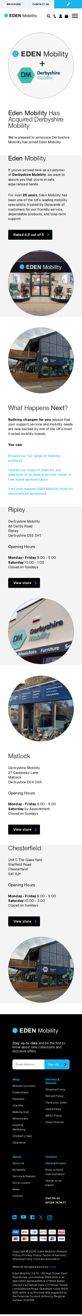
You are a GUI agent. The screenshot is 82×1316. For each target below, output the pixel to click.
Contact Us (40, 4)
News (16, 1189)
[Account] (60, 17)
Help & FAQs (53, 1109)
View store (22, 583)
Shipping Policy (55, 1089)
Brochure (14, 4)
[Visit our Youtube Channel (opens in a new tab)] (23, 1217)
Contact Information (47, 1259)
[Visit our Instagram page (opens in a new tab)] (49, 1219)
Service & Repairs (24, 1176)
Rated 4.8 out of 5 (28, 235)
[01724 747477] (68, 4)
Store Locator (21, 1183)
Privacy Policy (31, 1255)
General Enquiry (55, 1163)
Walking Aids (20, 1112)
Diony (52, 1267)
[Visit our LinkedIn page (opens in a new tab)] (14, 1218)
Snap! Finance (54, 1122)
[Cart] (66, 17)
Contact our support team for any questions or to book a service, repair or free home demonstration (40, 475)
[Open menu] (75, 16)
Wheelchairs (20, 1118)
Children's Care (22, 1136)
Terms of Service (54, 1255)
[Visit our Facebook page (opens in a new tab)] (32, 1218)
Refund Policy (54, 1096)
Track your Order (56, 1102)
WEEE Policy (53, 1115)
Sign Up (53, 1064)
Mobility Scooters (24, 1086)
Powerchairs (20, 1092)
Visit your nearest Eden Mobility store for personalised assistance (40, 491)
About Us (18, 1163)
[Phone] (54, 16)
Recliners (18, 1099)
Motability (19, 1170)
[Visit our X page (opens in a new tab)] (41, 1218)
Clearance (19, 1142)
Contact (17, 1196)
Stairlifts (18, 1105)
